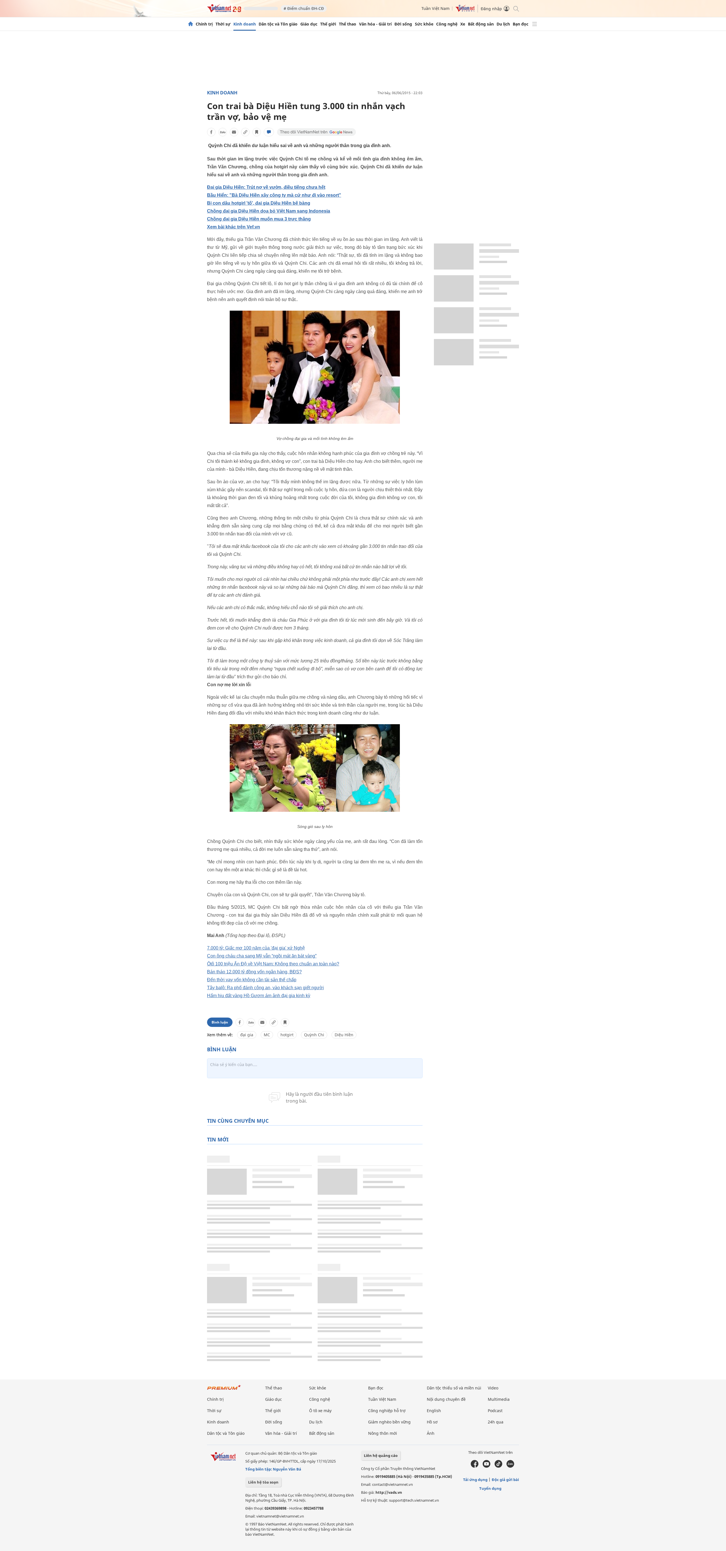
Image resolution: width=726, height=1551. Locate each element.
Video (493, 1388)
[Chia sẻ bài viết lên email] (234, 132)
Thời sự (223, 24)
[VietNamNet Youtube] (486, 1466)
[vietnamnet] (224, 11)
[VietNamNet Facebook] (474, 1466)
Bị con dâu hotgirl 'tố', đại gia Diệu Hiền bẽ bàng (258, 203)
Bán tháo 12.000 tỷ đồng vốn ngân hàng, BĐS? (254, 971)
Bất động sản (481, 24)
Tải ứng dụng (475, 1479)
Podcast (495, 1410)
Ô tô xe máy (320, 1410)
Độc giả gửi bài (505, 1479)
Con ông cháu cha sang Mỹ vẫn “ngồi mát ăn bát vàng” (261, 956)
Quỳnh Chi (314, 1034)
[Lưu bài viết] (256, 132)
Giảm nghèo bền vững (389, 1422)
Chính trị (204, 24)
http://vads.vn (388, 1492)
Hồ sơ (432, 1422)
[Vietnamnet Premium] (224, 1390)
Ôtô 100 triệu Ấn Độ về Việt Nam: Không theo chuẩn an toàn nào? (273, 963)
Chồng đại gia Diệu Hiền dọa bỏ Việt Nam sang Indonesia (268, 211)
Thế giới (328, 24)
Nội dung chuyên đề (446, 1399)
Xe (462, 24)
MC (267, 1034)
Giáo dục (308, 24)
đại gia (246, 1034)
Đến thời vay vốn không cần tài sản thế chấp (251, 979)
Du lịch (503, 24)
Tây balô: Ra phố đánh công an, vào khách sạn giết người (265, 987)
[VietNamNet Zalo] (510, 1466)
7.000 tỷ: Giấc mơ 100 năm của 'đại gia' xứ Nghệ (256, 948)
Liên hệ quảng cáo (381, 1455)
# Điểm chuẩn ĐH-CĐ (304, 8)
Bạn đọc (520, 24)
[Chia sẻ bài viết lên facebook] (211, 132)
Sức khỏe (424, 24)
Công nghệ (446, 24)
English (434, 1410)
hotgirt (287, 1034)
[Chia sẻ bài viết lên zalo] (222, 132)
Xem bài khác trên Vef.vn (233, 226)
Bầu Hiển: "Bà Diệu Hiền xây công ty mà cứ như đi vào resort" (274, 195)
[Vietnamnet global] (465, 10)
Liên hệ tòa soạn (263, 1482)
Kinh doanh (244, 24)
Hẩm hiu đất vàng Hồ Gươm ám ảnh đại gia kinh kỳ (258, 995)
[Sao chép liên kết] (245, 132)
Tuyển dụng (490, 1488)
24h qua (495, 1422)
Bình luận (220, 1022)
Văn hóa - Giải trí (375, 24)
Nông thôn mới (382, 1433)
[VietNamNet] (190, 24)
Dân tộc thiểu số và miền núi (454, 1388)
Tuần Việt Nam (435, 8)
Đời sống (403, 24)
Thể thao (347, 24)
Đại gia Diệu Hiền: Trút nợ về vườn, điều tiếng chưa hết (266, 187)
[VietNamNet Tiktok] (498, 1466)
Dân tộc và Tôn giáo (278, 24)
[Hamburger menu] (534, 24)
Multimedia (499, 1399)
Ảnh (430, 1433)
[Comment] (269, 132)
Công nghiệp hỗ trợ (387, 1410)
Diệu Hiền (344, 1034)
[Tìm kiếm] (515, 8)
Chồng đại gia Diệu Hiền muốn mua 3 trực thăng (259, 219)
